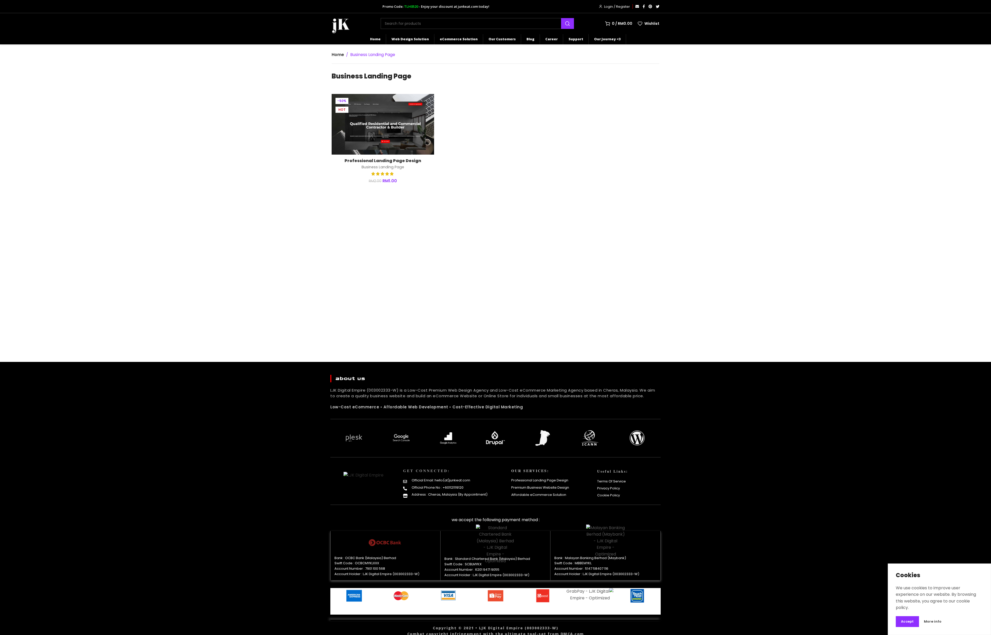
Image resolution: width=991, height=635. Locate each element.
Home (338, 55)
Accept (907, 621)
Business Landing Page (383, 167)
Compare (424, 116)
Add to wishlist (424, 103)
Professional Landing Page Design (383, 161)
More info (933, 622)
